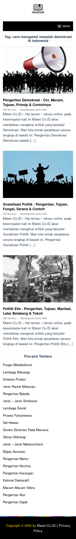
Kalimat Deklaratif (16, 480)
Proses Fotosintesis (17, 415)
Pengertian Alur (14, 494)
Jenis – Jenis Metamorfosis (23, 444)
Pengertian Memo (15, 458)
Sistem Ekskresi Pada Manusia (25, 429)
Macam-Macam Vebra (19, 487)
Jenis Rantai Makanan (19, 386)
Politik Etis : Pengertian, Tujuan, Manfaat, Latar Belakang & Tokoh (37, 311)
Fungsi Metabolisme (17, 364)
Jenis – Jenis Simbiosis (20, 400)
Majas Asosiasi (14, 451)
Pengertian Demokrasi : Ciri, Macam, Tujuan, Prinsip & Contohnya (33, 102)
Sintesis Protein (14, 379)
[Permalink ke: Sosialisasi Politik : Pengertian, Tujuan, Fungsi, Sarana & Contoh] (38, 175)
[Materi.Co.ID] (38, 8)
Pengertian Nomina (17, 465)
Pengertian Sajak (15, 501)
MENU (66, 26)
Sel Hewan (11, 422)
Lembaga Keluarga (16, 372)
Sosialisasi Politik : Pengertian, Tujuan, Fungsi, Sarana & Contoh (35, 206)
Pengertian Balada (16, 393)
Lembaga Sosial (14, 407)
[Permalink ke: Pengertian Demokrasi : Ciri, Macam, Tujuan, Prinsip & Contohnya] (38, 71)
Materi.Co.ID (46, 525)
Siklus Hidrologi (14, 436)
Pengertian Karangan (18, 472)
